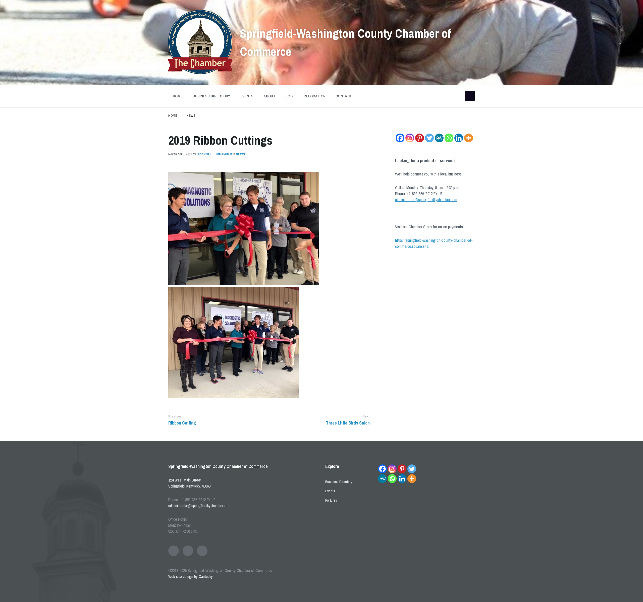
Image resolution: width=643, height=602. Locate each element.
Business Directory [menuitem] (211, 96)
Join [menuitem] (290, 96)
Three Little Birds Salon (348, 423)
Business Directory (338, 481)
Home (172, 115)
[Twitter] (429, 138)
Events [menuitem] (247, 96)
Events (330, 491)
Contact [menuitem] (344, 96)
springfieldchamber (214, 154)
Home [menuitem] (178, 96)
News (191, 115)
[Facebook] (400, 138)
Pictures (331, 500)
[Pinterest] (419, 138)
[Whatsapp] (449, 138)
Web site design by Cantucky (190, 576)
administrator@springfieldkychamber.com (426, 199)
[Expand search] (470, 96)
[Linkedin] (458, 138)
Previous (175, 416)
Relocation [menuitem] (315, 96)
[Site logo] (200, 72)
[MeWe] (439, 138)
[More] (468, 138)
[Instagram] (409, 138)
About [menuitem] (269, 96)
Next (366, 416)
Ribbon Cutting (182, 423)
